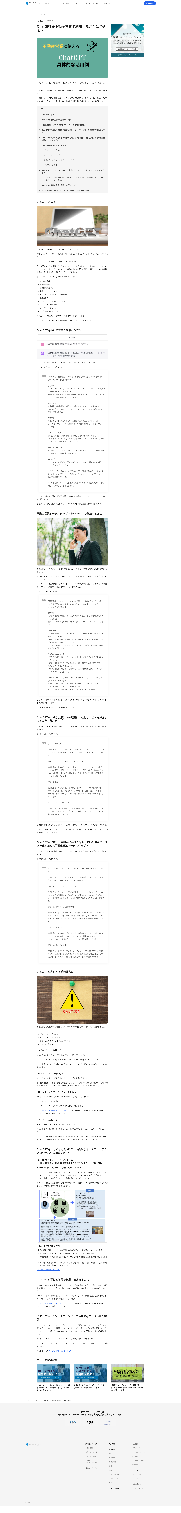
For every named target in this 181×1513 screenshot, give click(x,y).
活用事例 (112, 1449)
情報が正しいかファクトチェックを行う (59, 160)
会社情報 (135, 1444)
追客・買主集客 (90, 1456)
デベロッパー (113, 1470)
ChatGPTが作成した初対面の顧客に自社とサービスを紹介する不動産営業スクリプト (73, 131)
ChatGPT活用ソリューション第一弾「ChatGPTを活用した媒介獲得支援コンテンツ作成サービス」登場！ (74, 178)
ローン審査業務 (114, 1474)
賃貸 (110, 1466)
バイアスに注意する (51, 165)
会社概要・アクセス (139, 1452)
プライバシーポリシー (139, 1488)
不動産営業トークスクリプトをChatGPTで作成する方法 (63, 125)
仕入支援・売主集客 (92, 1452)
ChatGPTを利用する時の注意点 (53, 145)
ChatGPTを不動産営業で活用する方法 (56, 120)
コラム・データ (114, 1488)
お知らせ (135, 1478)
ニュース (135, 1470)
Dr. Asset (88, 1472)
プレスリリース (137, 1474)
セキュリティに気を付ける (54, 155)
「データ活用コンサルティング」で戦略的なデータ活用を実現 (65, 190)
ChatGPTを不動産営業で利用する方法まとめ (58, 185)
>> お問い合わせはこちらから (48, 1270)
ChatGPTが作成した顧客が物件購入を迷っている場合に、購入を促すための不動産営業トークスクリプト (73, 139)
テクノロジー (136, 1448)
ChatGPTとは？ (47, 115)
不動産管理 (112, 1462)
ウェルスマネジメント (116, 1478)
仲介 (110, 1453)
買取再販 (112, 1457)
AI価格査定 (89, 1448)
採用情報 (135, 1465)
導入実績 (112, 1444)
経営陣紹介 (136, 1456)
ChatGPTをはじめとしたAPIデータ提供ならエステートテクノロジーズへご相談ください (73, 171)
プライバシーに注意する (53, 150)
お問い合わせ (136, 1484)
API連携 (111, 1483)
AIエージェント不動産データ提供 (91, 1461)
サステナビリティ (138, 1460)
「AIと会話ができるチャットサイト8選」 (52, 1110)
